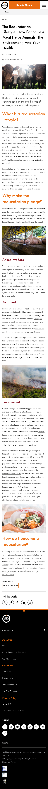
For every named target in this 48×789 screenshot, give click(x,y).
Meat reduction (10, 585)
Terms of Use (7, 704)
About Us (7, 640)
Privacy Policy (9, 698)
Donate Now (7, 678)
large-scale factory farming (24, 500)
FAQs (4, 646)
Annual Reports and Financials (14, 652)
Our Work (7, 665)
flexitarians (36, 189)
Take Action (6, 671)
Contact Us (7, 630)
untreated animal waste (11, 474)
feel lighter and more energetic (14, 341)
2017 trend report (9, 134)
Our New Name (9, 659)
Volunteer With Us (9, 685)
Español (5, 743)
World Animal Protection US (15, 59)
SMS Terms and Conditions (13, 710)
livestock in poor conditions (12, 283)
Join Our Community (10, 691)
